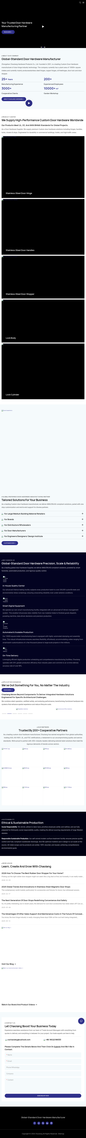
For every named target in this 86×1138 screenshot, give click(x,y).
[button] (41, 47)
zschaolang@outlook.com (18, 1039)
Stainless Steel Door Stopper (20, 294)
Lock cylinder (12, 394)
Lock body (11, 338)
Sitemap (61, 1134)
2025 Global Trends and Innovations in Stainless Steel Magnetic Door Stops (36, 886)
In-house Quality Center (14, 585)
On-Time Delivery (10, 655)
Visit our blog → (9, 964)
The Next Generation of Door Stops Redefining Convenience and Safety (34, 900)
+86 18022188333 (53, 1039)
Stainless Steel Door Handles (20, 250)
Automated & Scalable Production (18, 632)
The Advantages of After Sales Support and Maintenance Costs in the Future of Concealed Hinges (43, 914)
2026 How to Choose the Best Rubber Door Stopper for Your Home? (32, 873)
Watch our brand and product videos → (19, 1004)
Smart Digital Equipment (14, 606)
